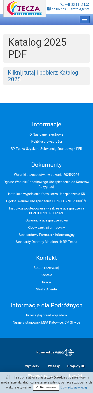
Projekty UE (76, 366)
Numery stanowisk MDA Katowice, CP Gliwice (46, 322)
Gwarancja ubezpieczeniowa (47, 220)
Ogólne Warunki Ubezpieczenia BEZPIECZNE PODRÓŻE (46, 201)
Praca (46, 282)
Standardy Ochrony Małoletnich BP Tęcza (46, 242)
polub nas (59, 9)
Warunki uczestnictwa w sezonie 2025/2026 (46, 175)
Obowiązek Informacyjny (46, 228)
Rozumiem (47, 387)
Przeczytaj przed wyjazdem (46, 315)
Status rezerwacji (46, 268)
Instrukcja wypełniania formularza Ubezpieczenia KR (46, 194)
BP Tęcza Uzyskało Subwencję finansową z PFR (46, 149)
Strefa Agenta (80, 9)
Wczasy (54, 366)
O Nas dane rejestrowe (46, 134)
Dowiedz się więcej (73, 387)
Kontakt (46, 275)
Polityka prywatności (46, 141)
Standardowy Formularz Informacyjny (46, 235)
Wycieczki (32, 366)
